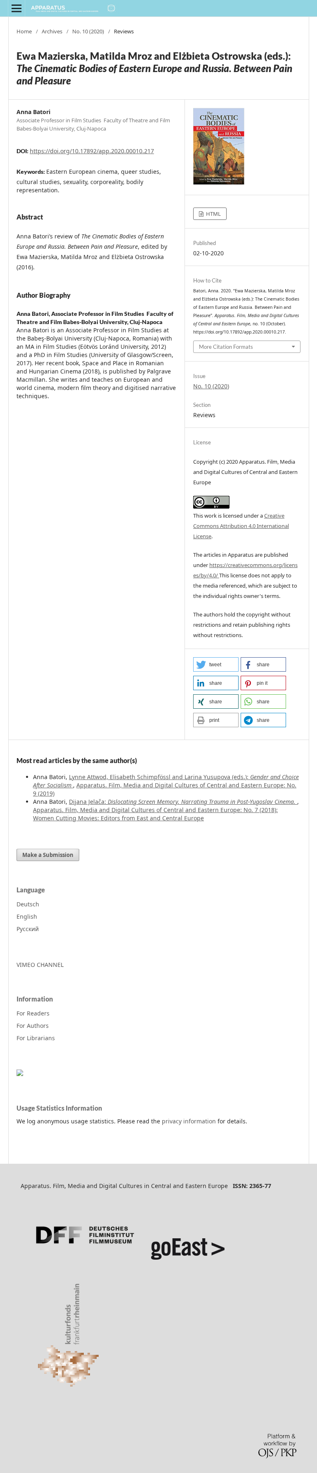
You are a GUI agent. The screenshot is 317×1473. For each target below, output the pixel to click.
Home (24, 31)
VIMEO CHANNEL (40, 965)
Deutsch (28, 904)
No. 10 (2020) (88, 31)
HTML (213, 213)
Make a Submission (47, 855)
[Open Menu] (16, 8)
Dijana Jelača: (182, 801)
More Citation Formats (226, 346)
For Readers (33, 1013)
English (27, 916)
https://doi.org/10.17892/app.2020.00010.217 (92, 151)
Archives (52, 31)
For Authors (33, 1025)
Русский (28, 929)
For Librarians (36, 1038)
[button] (216, 664)
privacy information (189, 1121)
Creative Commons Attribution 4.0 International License (241, 526)
